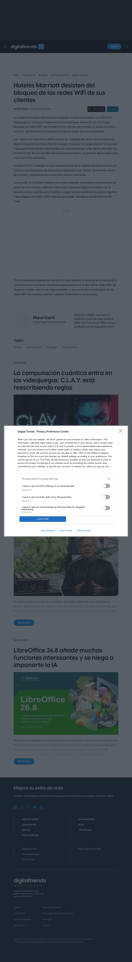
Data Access (66, 530)
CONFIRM (43, 519)
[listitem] (66, 479)
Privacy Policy (84, 530)
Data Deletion (48, 530)
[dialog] (66, 481)
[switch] (106, 486)
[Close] (122, 432)
